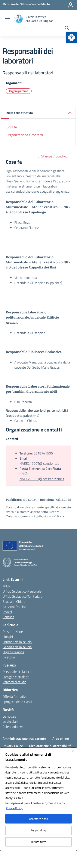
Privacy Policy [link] (13, 745)
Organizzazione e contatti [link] (24, 134)
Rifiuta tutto (38, 841)
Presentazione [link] (13, 631)
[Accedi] (70, 5)
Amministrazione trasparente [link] (24, 738)
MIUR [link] (6, 586)
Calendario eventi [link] (15, 726)
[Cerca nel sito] (67, 28)
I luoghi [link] (8, 636)
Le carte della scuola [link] (17, 646)
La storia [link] (9, 657)
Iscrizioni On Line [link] (15, 606)
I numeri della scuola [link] (17, 641)
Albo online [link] (60, 738)
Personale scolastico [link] (17, 671)
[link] (71, 37)
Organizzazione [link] (13, 652)
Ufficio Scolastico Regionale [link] (22, 591)
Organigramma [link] (18, 91)
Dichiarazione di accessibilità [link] (50, 745)
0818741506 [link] (43, 453)
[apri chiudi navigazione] (7, 19)
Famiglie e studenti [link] (16, 676)
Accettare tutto (38, 818)
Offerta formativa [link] (15, 696)
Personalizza (38, 830)
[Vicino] (72, 751)
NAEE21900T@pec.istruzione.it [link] (41, 478)
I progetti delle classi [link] (17, 701)
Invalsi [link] (7, 611)
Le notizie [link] (9, 716)
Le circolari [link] (10, 721)
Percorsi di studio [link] (14, 681)
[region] (38, 799)
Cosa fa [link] (11, 127)
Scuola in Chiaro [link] (14, 601)
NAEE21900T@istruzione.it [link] (39, 463)
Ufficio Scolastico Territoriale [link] (22, 596)
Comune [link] (8, 616)
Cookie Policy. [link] (14, 808)
